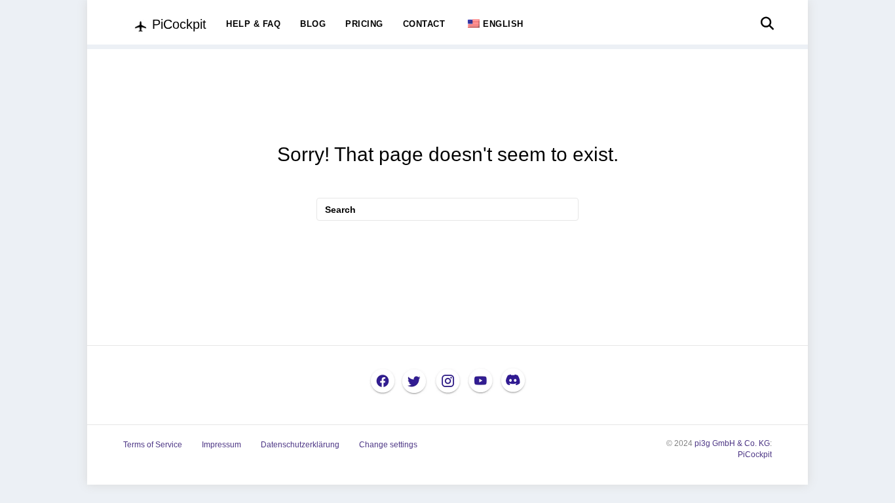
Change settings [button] (388, 444)
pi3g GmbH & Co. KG (732, 443)
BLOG (313, 24)
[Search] (763, 23)
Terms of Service (152, 444)
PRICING (364, 24)
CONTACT (424, 24)
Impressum (221, 444)
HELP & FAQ (253, 24)
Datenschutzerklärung (300, 444)
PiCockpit (755, 454)
